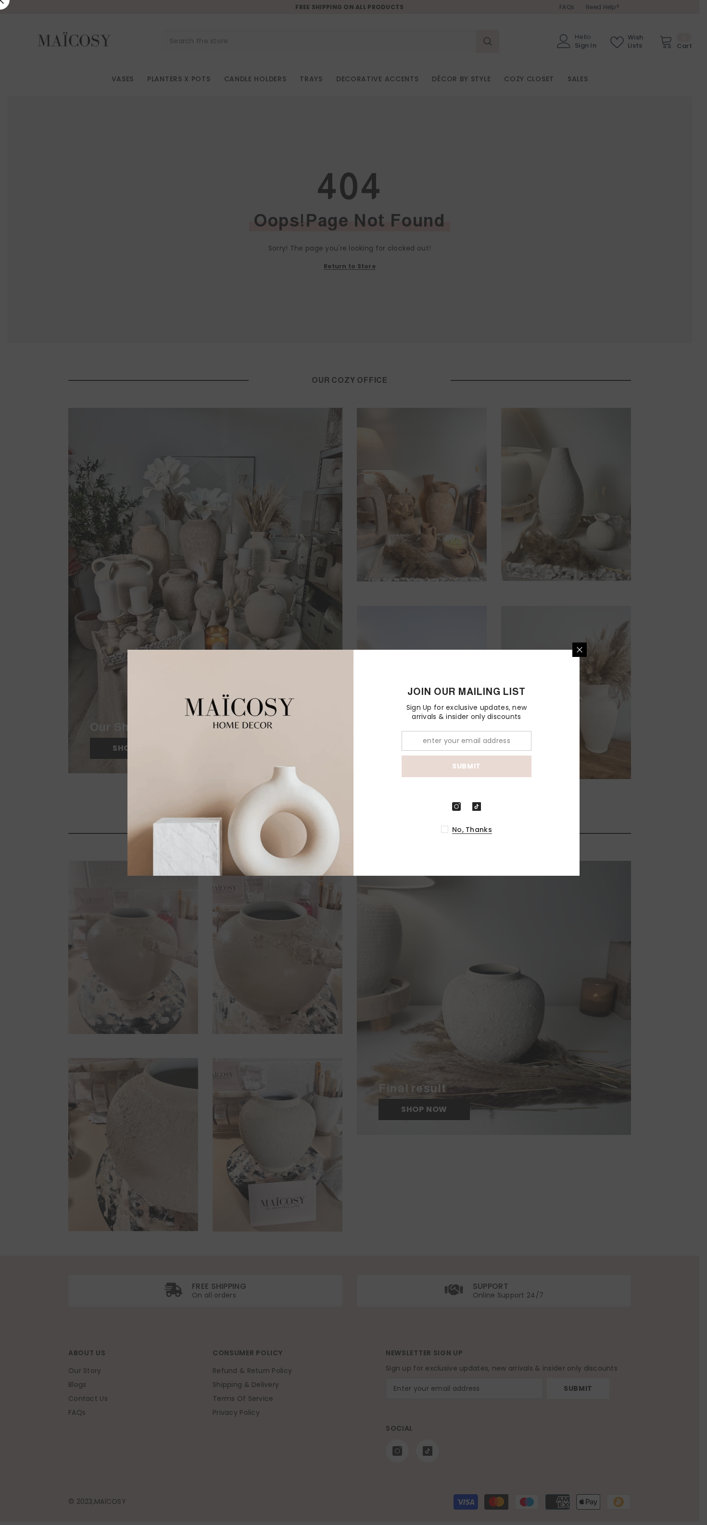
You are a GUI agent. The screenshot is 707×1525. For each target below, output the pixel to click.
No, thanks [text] (472, 829)
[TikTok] (477, 806)
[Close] (579, 650)
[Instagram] (456, 806)
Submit (466, 766)
